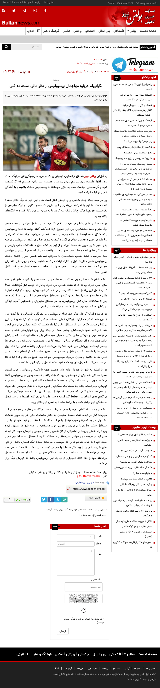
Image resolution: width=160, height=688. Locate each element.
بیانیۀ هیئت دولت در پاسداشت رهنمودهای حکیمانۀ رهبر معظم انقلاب (133, 212)
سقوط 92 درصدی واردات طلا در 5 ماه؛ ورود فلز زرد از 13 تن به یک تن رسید (133, 353)
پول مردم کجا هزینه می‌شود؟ (138, 141)
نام (100, 536)
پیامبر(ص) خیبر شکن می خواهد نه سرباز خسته (132, 87)
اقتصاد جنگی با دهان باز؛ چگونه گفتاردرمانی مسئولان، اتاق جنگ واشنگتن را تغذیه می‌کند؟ (132, 110)
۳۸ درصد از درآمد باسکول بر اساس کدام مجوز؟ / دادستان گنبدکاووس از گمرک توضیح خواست (132, 283)
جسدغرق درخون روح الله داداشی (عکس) (136, 534)
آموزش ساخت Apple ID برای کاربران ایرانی (134, 492)
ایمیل (98, 543)
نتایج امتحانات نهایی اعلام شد (138, 153)
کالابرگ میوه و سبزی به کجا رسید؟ (135, 293)
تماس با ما (49, 2)
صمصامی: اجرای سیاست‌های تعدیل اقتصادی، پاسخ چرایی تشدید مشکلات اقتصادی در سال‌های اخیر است (133, 235)
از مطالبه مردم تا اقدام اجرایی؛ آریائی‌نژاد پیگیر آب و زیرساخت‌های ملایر (132, 400)
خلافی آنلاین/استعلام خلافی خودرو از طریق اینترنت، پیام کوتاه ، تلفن (134, 524)
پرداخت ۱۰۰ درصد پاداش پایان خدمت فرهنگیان (134, 513)
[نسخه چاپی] (4, 71)
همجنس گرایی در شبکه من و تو (136, 451)
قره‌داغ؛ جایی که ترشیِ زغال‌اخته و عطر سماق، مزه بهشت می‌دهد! (133, 123)
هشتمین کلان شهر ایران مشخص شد (134, 434)
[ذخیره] (13, 71)
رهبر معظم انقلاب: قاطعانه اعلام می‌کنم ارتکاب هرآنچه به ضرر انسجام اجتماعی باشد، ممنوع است (132, 340)
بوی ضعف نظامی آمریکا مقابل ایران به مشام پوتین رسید (133, 270)
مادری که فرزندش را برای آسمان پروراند (133, 158)
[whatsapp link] (64, 499)
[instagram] (35, 10)
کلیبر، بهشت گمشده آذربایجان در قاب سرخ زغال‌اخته (133, 364)
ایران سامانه (134, 679)
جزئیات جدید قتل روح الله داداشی (136, 484)
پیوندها (27, 2)
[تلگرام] (134, 65)
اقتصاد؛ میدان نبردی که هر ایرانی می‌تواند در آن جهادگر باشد (136, 97)
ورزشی (92, 71)
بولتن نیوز (90, 176)
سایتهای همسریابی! (142, 473)
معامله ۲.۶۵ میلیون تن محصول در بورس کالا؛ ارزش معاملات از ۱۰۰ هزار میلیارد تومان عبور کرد (134, 184)
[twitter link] (44, 499)
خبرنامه (17, 2)
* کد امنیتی (96, 579)
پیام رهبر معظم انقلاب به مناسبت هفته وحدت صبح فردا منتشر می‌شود (133, 133)
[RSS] (5, 11)
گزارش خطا (94, 498)
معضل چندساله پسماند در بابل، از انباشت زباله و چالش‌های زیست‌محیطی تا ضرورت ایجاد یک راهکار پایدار (133, 169)
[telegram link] (57, 499)
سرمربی (90, 482)
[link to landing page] (137, 16)
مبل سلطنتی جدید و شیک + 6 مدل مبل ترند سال (133, 259)
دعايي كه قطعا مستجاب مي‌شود (136, 479)
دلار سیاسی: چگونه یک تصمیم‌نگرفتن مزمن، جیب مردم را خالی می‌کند (134, 307)
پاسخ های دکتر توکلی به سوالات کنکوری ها (132, 544)
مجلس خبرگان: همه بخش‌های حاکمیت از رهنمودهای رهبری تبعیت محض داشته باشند (133, 199)
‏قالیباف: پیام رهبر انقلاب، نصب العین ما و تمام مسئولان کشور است (132, 374)
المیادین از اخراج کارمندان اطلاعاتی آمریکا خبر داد (135, 317)
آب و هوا (7, 2)
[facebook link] (51, 499)
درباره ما (37, 2)
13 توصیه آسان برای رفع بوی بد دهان (134, 456)
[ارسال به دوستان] (9, 71)
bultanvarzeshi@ (88, 476)
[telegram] (24, 10)
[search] (6, 47)
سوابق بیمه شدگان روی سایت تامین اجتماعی (135, 442)
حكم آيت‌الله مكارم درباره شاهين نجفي (133, 467)
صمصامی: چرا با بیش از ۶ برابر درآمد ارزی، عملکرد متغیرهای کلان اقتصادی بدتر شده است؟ (134, 413)
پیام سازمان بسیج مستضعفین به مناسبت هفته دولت (136, 222)
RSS (57, 668)
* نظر (99, 552)
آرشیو (127, 668)
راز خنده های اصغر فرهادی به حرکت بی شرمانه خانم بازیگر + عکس (132, 503)
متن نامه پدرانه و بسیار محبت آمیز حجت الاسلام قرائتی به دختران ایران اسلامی (132, 328)
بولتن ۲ (131, 31)
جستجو (116, 668)
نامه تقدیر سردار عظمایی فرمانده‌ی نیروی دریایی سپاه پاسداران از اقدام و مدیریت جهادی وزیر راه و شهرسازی (132, 387)
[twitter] (14, 11)
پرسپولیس (80, 482)
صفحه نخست (148, 31)
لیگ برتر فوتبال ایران (76, 71)
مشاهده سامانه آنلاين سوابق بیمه (136, 462)
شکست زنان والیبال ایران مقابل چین (134, 147)
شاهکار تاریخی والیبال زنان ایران (136, 299)
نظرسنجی (92, 668)
